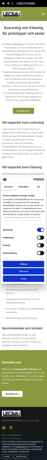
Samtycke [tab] (8, 186)
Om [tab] (38, 186)
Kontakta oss (23, 111)
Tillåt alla (23, 264)
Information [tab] (23, 186)
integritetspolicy (21, 447)
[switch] (40, 238)
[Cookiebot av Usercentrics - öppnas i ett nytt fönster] (33, 179)
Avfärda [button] (7, 456)
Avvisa (23, 279)
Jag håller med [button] (21, 456)
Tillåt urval (23, 271)
